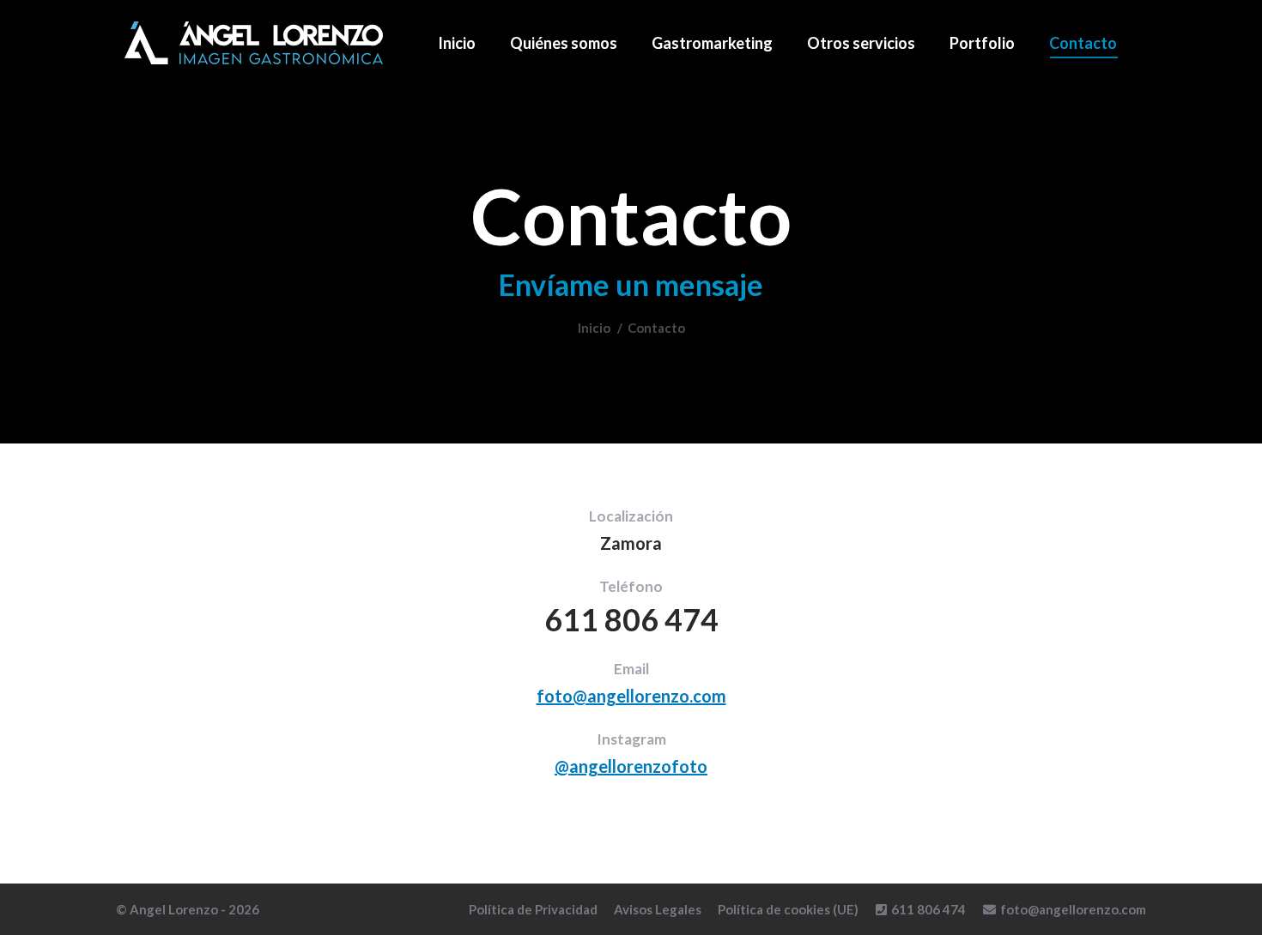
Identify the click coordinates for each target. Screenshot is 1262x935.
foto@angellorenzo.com (631, 695)
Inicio (594, 327)
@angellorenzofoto (631, 766)
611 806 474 (928, 909)
